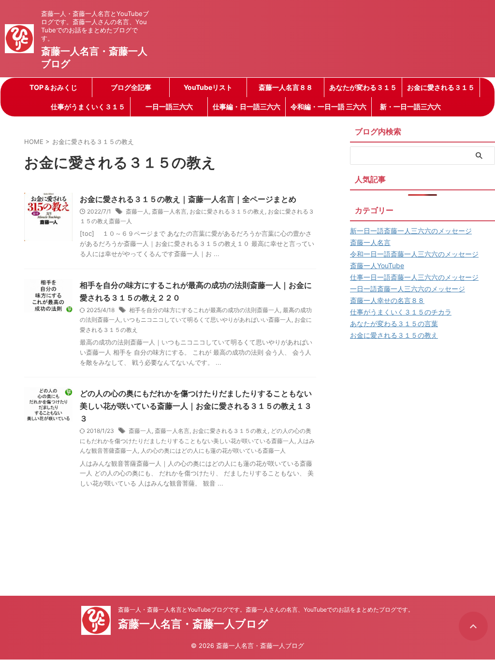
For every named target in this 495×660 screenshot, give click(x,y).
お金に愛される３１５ (441, 87)
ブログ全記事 (131, 87)
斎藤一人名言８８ (286, 87)
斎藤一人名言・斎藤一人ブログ (193, 623)
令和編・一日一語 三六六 (328, 106)
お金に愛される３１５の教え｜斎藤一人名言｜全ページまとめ (188, 199)
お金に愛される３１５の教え (227, 211)
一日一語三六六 (169, 106)
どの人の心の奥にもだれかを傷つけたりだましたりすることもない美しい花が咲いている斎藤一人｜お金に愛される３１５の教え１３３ (196, 405)
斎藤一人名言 (169, 211)
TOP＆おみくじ (53, 87)
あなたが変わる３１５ (363, 87)
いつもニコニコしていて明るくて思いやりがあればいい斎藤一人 (207, 319)
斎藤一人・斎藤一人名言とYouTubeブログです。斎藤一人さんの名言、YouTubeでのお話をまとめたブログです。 (266, 609)
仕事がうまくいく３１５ (88, 106)
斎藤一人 (137, 211)
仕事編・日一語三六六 (246, 106)
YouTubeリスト (208, 87)
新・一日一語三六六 (410, 106)
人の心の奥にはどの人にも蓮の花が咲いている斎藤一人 (213, 450)
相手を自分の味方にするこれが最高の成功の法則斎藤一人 (204, 310)
